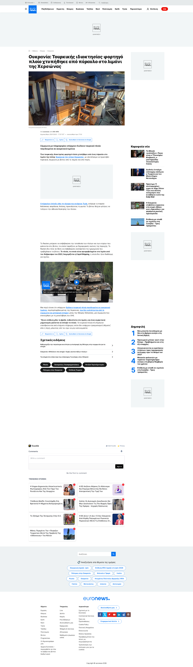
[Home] (29, 51)
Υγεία (124, 9)
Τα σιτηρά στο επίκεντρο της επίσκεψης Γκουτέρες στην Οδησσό (64, 357)
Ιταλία (119, 573)
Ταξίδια (90, 9)
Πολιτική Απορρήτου (86, 628)
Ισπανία (103, 584)
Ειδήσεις (35, 51)
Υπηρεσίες (64, 606)
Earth (117, 9)
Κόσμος (70, 9)
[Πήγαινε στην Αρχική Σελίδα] (33, 9)
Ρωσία (71, 579)
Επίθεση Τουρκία (75, 370)
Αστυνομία (117, 584)
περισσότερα (84, 606)
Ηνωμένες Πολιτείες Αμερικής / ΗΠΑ (109, 579)
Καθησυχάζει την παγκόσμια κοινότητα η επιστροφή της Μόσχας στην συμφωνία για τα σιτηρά (72, 345)
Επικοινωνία (83, 631)
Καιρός (62, 617)
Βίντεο (43, 635)
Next (98, 9)
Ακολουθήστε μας (66, 623)
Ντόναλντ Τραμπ (103, 573)
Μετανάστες (89, 584)
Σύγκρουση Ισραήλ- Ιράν (79, 568)
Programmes (45, 638)
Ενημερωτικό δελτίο (109, 621)
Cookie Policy (84, 624)
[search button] (99, 2)
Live (164, 9)
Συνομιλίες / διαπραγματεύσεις (66, 365)
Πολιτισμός (107, 9)
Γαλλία (74, 584)
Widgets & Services (67, 629)
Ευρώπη (60, 9)
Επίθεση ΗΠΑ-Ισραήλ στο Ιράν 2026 (109, 568)
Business (80, 9)
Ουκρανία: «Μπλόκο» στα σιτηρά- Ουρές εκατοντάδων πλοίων (63, 352)
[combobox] (111, 2)
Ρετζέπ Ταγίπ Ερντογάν (94, 365)
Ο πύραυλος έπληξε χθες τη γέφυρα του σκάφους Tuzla (63, 204)
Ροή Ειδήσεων (48, 9)
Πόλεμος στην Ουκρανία (52, 370)
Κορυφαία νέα (140, 146)
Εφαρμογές (64, 626)
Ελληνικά (30, 2)
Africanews (64, 632)
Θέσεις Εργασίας (85, 634)
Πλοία (45, 365)
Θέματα (43, 606)
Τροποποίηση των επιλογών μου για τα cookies (86, 647)
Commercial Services (86, 616)
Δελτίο (62, 613)
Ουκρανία (50, 51)
